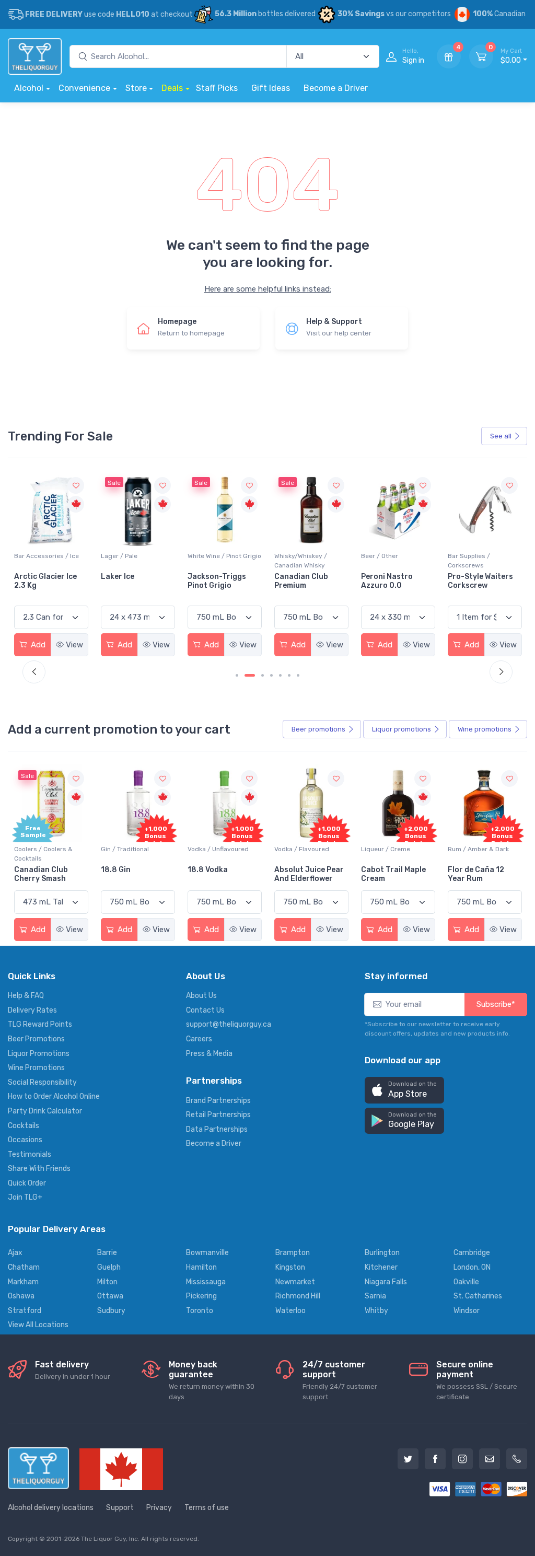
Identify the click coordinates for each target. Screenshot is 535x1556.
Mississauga (206, 1282)
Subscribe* (495, 1004)
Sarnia (375, 1296)
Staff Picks (217, 88)
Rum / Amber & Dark (478, 849)
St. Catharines (477, 1296)
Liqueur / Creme (385, 849)
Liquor (401, 729)
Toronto (199, 1310)
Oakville (466, 1282)
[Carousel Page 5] (280, 675)
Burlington (382, 1252)
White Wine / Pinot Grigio (138, 556)
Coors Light (470, 576)
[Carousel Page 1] (237, 675)
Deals (172, 88)
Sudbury (111, 1310)
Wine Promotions (36, 1067)
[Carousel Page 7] (298, 675)
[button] (404, 1090)
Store (136, 88)
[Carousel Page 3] (262, 675)
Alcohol (28, 88)
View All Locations (38, 1324)
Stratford (24, 1310)
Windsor (466, 1310)
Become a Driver (336, 88)
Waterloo (290, 1310)
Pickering (201, 1296)
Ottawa (110, 1296)
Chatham (24, 1267)
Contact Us (205, 1010)
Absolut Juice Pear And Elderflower (309, 874)
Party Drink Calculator (45, 1111)
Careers (199, 1039)
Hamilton (201, 1267)
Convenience (84, 88)
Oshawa (21, 1296)
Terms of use (206, 1507)
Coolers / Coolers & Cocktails (43, 853)
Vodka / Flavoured (301, 849)
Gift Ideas (270, 88)
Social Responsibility (42, 1082)
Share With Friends (39, 1168)
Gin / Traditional (125, 849)
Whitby (376, 1310)
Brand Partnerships (218, 1100)
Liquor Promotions (38, 1053)
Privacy (159, 1507)
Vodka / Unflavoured (218, 849)
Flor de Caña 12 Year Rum (476, 874)
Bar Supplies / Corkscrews (382, 560)
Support (120, 1507)
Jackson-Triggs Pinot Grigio (130, 581)
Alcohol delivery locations (51, 1507)
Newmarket (295, 1282)
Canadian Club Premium (214, 581)
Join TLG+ (25, 1197)
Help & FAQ (26, 995)
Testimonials (29, 1154)
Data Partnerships (217, 1129)
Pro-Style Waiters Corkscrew (393, 581)
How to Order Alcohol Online (54, 1096)
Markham (23, 1282)
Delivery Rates (32, 1010)
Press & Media (209, 1053)
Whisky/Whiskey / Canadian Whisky (214, 560)
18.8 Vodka (208, 869)
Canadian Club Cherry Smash (41, 874)
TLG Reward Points (40, 1024)
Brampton (292, 1252)
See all (500, 436)
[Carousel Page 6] (289, 675)
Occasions (25, 1139)
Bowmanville (207, 1252)
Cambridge (471, 1252)
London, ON (472, 1267)
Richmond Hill (297, 1296)
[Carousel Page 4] (271, 675)
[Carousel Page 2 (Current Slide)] (250, 675)
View (74, 644)
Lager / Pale (32, 556)
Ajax (15, 1252)
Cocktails (23, 1125)
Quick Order (27, 1183)
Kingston (290, 1267)
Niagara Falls (386, 1282)
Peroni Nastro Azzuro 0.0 (300, 581)
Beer (318, 729)
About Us (201, 995)
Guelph (109, 1267)
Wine (484, 729)
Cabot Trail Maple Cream (393, 874)
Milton (107, 1282)
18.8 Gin (116, 869)
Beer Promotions (36, 1039)
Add (37, 644)
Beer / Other (292, 556)
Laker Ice (31, 576)
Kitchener (381, 1267)
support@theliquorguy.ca (228, 1024)
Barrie (107, 1252)
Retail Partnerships (218, 1114)
